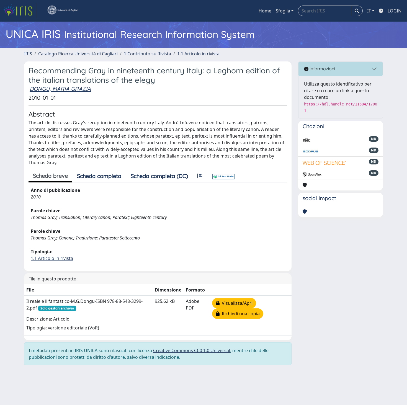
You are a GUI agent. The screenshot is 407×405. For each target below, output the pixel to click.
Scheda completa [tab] (99, 175)
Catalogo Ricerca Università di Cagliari (78, 54)
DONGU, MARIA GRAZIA (60, 88)
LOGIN (394, 11)
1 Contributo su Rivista (147, 54)
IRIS (28, 54)
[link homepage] (20, 10)
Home (265, 11)
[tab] (200, 176)
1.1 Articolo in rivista (198, 54)
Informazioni (321, 68)
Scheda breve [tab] (50, 175)
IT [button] (369, 11)
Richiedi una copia (240, 314)
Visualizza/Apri (236, 303)
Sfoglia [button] (283, 11)
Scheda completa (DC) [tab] (159, 175)
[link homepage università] (63, 10)
